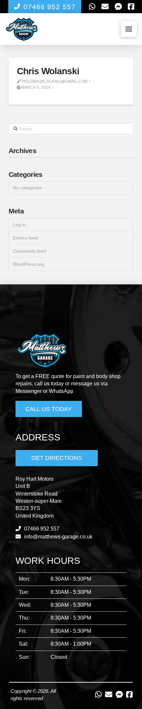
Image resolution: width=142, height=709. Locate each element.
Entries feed (25, 238)
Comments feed (29, 251)
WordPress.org (28, 264)
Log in (19, 224)
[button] (129, 29)
